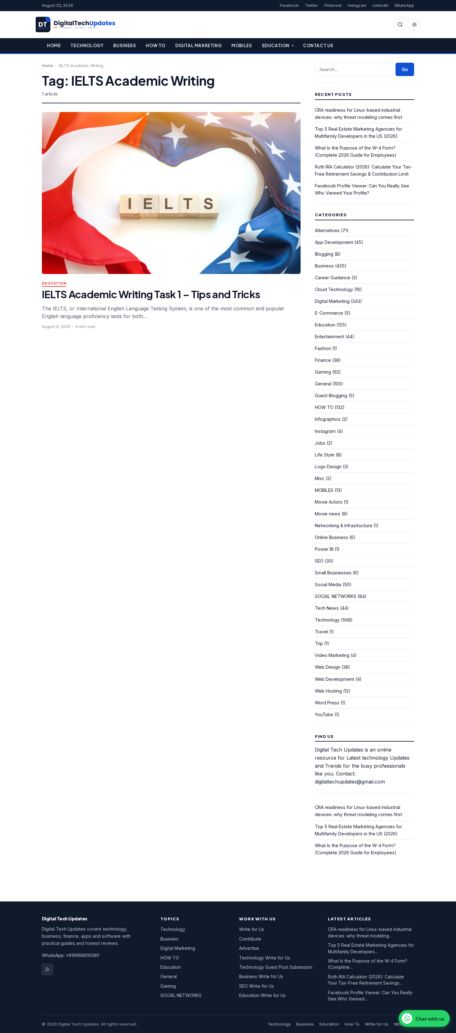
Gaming (323, 372)
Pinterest (333, 5)
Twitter (311, 5)
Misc (319, 478)
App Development (334, 242)
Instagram (357, 5)
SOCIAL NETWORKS (335, 596)
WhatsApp (404, 5)
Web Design (327, 667)
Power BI (324, 549)
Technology (86, 45)
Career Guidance (332, 277)
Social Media (328, 584)
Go (405, 69)
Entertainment (329, 336)
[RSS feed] (47, 969)
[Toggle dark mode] (414, 24)
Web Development (334, 679)
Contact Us (318, 45)
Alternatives (327, 230)
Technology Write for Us (264, 957)
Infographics (328, 419)
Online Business (331, 537)
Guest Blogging (331, 395)
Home (53, 45)
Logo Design (328, 466)
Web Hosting (328, 691)
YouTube (324, 714)
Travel (321, 631)
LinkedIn (380, 5)
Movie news (327, 513)
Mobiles (241, 45)
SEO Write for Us (256, 986)
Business (124, 45)
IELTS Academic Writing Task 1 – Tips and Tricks (151, 294)
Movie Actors (328, 502)
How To (155, 45)
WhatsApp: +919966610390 (70, 955)
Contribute (250, 938)
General (323, 383)
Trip (319, 643)
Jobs (320, 443)
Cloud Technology (334, 289)
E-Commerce (329, 313)
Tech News (327, 608)
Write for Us (251, 929)
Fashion (323, 348)
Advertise (249, 948)
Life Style (324, 454)
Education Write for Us (262, 995)
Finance (323, 360)
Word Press (327, 702)
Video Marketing (332, 655)
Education (275, 45)
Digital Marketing (198, 45)
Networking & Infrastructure (343, 525)
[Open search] (400, 24)
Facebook (289, 5)
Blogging (324, 254)
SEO (319, 561)
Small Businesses (333, 572)
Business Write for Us (261, 976)
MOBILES (324, 490)
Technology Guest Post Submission (275, 967)
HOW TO (324, 407)
